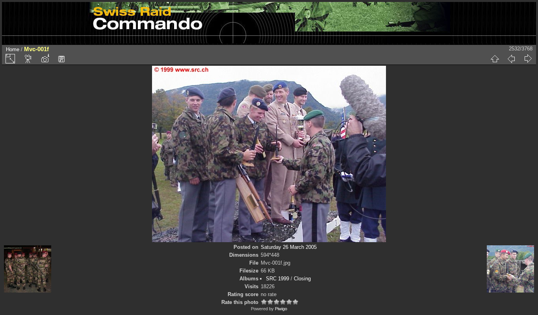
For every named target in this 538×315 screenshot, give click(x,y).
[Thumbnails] (494, 59)
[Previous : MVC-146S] (511, 59)
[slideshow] (28, 59)
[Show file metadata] (45, 59)
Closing (302, 279)
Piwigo (281, 308)
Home (12, 49)
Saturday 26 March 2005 (289, 247)
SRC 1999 (277, 279)
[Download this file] (61, 59)
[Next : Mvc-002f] (527, 59)
